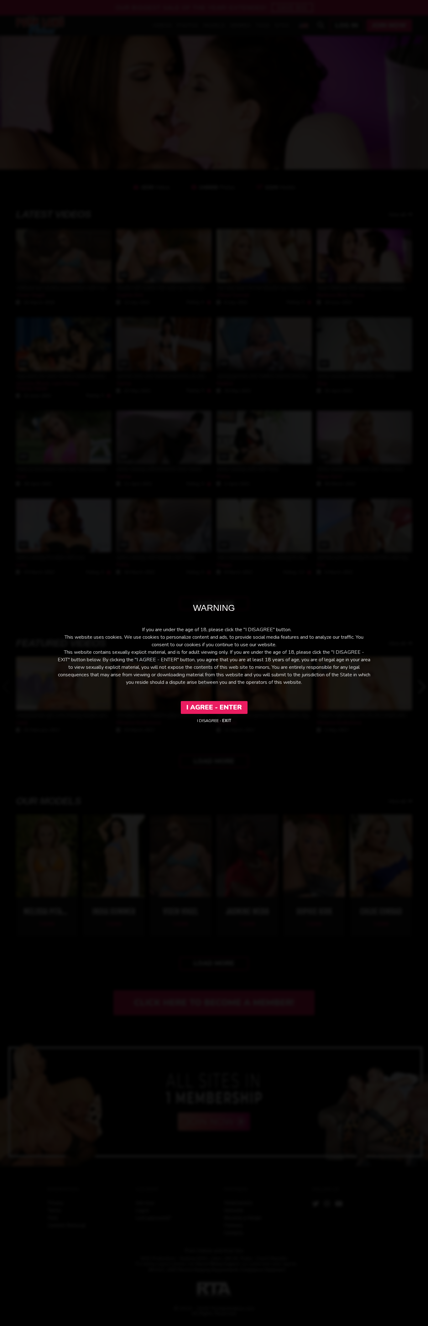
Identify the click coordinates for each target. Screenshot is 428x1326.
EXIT (226, 721)
